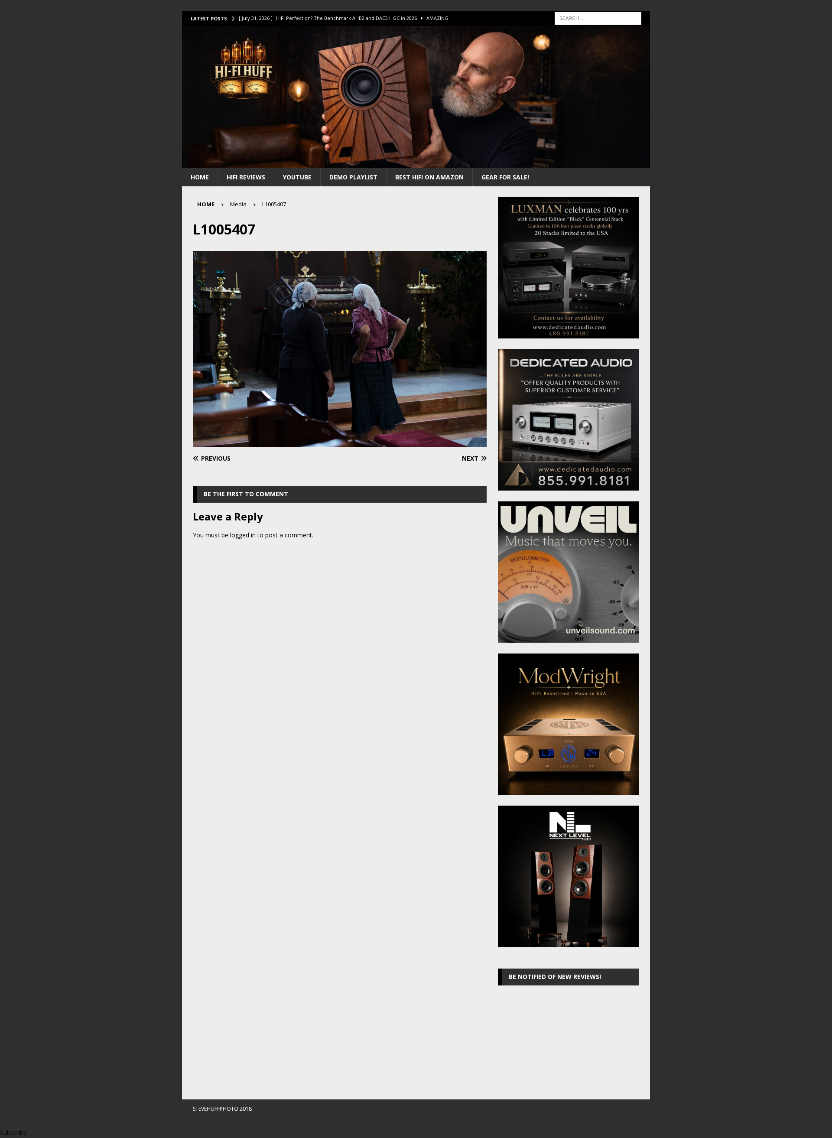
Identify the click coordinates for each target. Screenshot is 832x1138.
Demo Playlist (353, 177)
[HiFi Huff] (416, 163)
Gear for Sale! (505, 177)
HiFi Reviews (246, 177)
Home (200, 177)
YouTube (297, 177)
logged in (243, 535)
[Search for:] (598, 17)
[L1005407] (340, 442)
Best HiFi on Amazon (429, 177)
